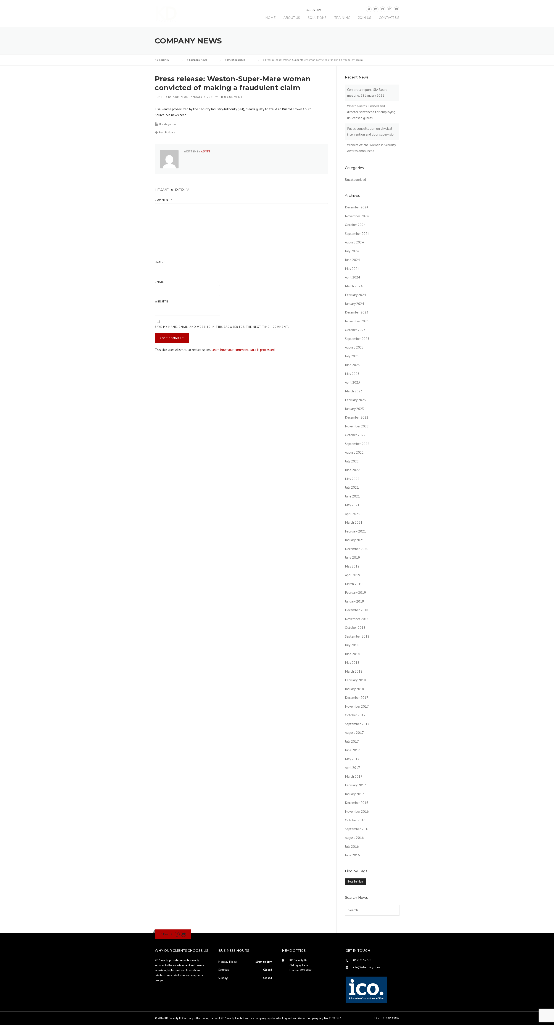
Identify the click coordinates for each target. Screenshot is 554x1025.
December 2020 (356, 549)
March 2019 (353, 584)
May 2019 (352, 566)
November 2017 (357, 706)
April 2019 (352, 575)
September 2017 (357, 724)
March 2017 (353, 776)
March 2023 (353, 391)
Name (160, 262)
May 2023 (352, 373)
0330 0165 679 (342, 9)
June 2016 (352, 855)
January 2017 (354, 794)
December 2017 (356, 697)
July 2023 (352, 356)
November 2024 (357, 216)
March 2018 (353, 671)
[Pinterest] (382, 9)
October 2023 (355, 330)
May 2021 (352, 505)
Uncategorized (168, 124)
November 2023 (357, 321)
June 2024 (352, 259)
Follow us (165, 934)
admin (178, 97)
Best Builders (167, 132)
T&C (376, 1017)
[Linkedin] (375, 9)
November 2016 (357, 811)
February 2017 (355, 785)
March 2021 (353, 522)
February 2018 (355, 680)
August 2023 (354, 347)
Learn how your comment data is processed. (243, 349)
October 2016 (355, 820)
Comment (164, 200)
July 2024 (352, 251)
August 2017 (354, 732)
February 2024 (355, 295)
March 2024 (353, 286)
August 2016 (354, 837)
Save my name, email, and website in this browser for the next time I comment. (222, 327)
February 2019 (355, 592)
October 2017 (355, 715)
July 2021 (352, 487)
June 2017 (352, 750)
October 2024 (355, 224)
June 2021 (352, 496)
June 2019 (352, 557)
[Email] (396, 9)
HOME (270, 18)
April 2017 (352, 767)
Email (160, 282)
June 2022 (352, 470)
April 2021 (352, 514)
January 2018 (354, 689)
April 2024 (352, 277)
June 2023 (352, 365)
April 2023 (352, 382)
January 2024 (354, 303)
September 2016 (357, 829)
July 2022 (352, 461)
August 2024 (354, 242)
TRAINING (342, 18)
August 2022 (354, 452)
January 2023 (354, 408)
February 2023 (355, 400)
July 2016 (352, 846)
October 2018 (355, 627)
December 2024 (356, 207)
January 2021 (354, 540)
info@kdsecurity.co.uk (366, 967)
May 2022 (352, 479)
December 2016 (356, 802)
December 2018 (356, 610)
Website (161, 301)
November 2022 (357, 426)
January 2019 (354, 601)
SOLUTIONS (317, 18)
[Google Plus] (389, 9)
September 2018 (357, 636)
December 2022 (356, 417)
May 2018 (352, 662)
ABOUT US (291, 18)
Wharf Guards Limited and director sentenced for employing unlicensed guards (371, 112)
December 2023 (356, 312)
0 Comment (233, 97)
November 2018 (357, 619)
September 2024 (357, 233)
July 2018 (352, 645)
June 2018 (352, 654)
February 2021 (355, 531)
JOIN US (364, 18)
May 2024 (352, 268)
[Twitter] (369, 9)
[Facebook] (177, 934)
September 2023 (357, 338)
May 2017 (352, 759)
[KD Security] (169, 14)
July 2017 (352, 741)
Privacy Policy (391, 1017)
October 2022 (355, 435)
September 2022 (357, 443)
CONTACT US (389, 18)
